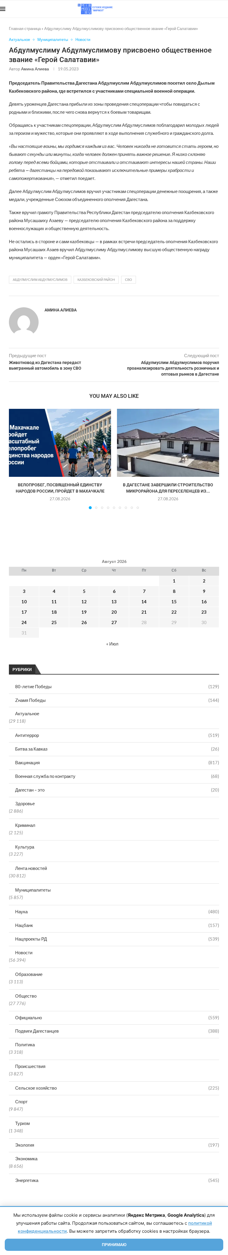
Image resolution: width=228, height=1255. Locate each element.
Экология (117, 1145)
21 (144, 612)
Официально (117, 1017)
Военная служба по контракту (117, 776)
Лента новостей (31, 868)
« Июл (112, 643)
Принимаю (114, 1244)
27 (114, 622)
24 (24, 622)
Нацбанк (117, 925)
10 (24, 601)
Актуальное (27, 713)
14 (144, 601)
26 (84, 622)
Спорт (21, 1101)
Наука (117, 911)
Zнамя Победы (117, 700)
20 (114, 612)
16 (204, 601)
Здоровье (25, 803)
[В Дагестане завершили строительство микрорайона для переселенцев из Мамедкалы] (168, 443)
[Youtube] (197, 9)
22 (174, 612)
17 (24, 612)
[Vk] (203, 9)
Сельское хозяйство (117, 1088)
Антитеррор (117, 735)
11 (54, 601)
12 (84, 601)
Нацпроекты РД (117, 938)
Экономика (26, 1158)
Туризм (22, 1123)
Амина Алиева (35, 68)
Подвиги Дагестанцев (117, 1031)
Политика (25, 1044)
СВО (128, 279)
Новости (23, 952)
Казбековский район (96, 279)
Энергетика (117, 1180)
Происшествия (30, 1066)
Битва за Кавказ (117, 748)
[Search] (225, 9)
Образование (28, 974)
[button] (17, 459)
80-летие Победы (117, 686)
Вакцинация (117, 762)
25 (54, 622)
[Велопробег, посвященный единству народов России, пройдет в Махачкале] (60, 443)
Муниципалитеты (33, 889)
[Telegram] (209, 9)
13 (114, 601)
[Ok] (216, 9)
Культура (24, 846)
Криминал (25, 825)
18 (54, 612)
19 (84, 612)
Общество (26, 995)
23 (204, 612)
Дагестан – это (117, 789)
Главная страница (25, 28)
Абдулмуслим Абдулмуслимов (40, 279)
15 (174, 601)
